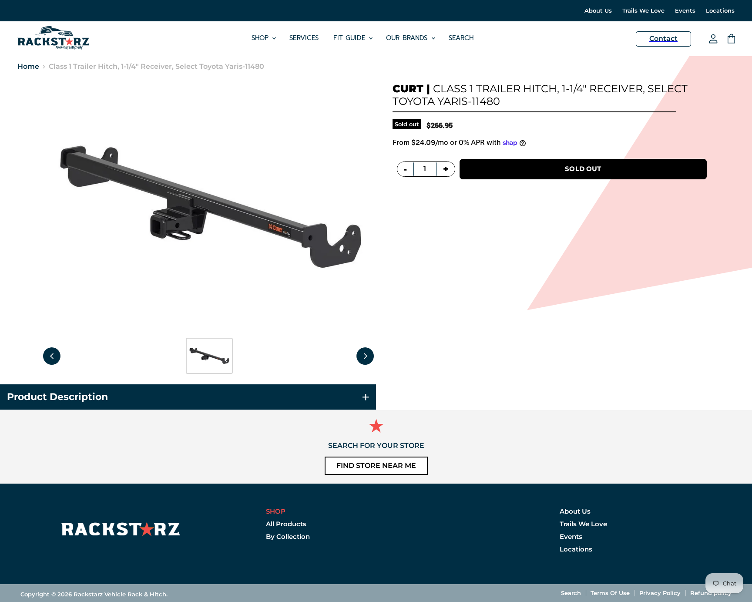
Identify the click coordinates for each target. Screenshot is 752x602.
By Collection (288, 536)
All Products (286, 524)
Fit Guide (350, 38)
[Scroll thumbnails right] (365, 356)
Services (304, 38)
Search (461, 38)
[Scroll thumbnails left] (51, 356)
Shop (262, 38)
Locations (720, 10)
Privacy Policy (660, 592)
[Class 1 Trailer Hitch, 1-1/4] (209, 356)
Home (28, 67)
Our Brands (408, 38)
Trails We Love (643, 10)
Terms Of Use (610, 592)
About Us (598, 10)
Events (685, 10)
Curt (408, 88)
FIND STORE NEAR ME (376, 465)
